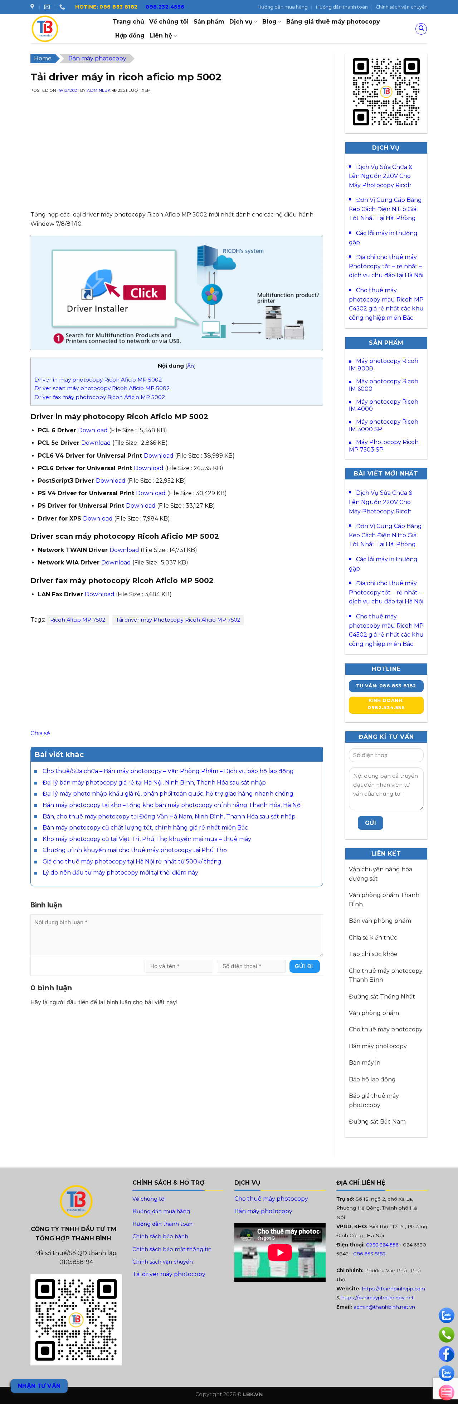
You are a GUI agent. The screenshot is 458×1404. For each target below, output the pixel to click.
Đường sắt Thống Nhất (382, 996)
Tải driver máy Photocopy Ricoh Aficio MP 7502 (178, 620)
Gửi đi (304, 966)
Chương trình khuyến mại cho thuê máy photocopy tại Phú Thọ (135, 850)
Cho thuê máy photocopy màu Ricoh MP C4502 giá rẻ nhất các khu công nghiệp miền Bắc (386, 304)
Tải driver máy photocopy (168, 1274)
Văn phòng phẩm (374, 1013)
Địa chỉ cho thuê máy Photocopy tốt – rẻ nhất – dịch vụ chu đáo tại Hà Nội (386, 266)
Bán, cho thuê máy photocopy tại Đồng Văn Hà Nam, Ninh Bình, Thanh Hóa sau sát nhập (169, 816)
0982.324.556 (382, 1245)
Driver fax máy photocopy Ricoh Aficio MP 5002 (99, 397)
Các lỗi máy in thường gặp (383, 238)
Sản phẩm (209, 21)
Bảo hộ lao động (372, 1079)
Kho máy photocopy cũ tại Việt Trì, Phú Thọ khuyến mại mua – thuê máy (147, 839)
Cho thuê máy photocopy (386, 1029)
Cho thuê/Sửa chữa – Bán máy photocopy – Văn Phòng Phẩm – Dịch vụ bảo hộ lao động (168, 771)
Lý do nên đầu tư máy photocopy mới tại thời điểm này (120, 872)
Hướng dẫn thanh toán (342, 7)
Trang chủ (128, 21)
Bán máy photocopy (97, 58)
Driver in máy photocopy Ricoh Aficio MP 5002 (98, 379)
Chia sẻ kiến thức (373, 937)
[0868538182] (63, 7)
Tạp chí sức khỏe (373, 954)
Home (43, 58)
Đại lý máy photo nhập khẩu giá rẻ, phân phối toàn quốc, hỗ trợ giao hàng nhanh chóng (168, 793)
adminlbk (99, 90)
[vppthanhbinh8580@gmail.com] (48, 7)
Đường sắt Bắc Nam (377, 1121)
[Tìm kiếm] (421, 29)
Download (93, 430)
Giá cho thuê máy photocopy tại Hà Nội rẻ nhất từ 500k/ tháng (132, 861)
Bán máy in (364, 1062)
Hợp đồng (130, 35)
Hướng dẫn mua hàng (283, 7)
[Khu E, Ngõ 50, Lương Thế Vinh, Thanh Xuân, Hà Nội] (33, 7)
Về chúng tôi (169, 21)
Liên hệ (161, 35)
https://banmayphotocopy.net (377, 1297)
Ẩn (190, 366)
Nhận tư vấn (39, 1386)
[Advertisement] (176, 160)
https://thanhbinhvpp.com (393, 1288)
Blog (269, 21)
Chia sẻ (40, 733)
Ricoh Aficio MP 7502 (77, 620)
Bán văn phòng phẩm (380, 920)
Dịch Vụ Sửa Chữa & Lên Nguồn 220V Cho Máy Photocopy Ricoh (381, 176)
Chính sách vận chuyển (402, 7)
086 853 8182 (369, 1253)
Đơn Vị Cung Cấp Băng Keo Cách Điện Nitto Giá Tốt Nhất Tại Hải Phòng (385, 208)
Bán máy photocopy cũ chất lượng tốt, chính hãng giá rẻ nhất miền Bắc (145, 827)
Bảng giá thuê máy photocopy (333, 21)
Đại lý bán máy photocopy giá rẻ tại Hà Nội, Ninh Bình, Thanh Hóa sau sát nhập (154, 782)
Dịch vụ (241, 21)
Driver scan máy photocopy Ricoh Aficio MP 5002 (102, 388)
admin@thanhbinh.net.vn (384, 1307)
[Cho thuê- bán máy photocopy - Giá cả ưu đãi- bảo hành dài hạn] (66, 28)
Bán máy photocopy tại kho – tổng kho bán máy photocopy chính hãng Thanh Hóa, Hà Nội (172, 805)
